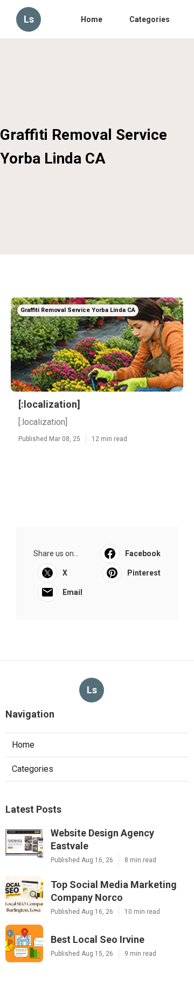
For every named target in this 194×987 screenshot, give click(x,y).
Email (72, 592)
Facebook (143, 553)
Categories (149, 19)
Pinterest (144, 573)
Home (91, 19)
